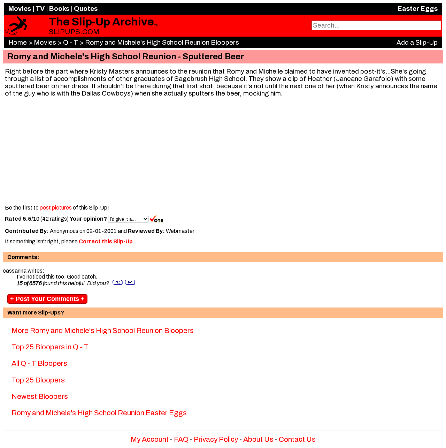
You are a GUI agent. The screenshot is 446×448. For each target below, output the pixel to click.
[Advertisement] (223, 151)
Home (17, 42)
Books (59, 8)
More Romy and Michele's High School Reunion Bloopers (102, 330)
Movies (19, 8)
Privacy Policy (216, 439)
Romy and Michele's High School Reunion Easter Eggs (99, 413)
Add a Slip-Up (417, 42)
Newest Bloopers (39, 396)
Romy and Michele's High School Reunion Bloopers (162, 42)
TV (40, 8)
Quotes (86, 8)
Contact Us (297, 439)
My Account (150, 439)
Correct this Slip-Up (106, 241)
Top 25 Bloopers (38, 380)
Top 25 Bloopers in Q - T (50, 347)
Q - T (70, 42)
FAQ (181, 439)
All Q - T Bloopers (39, 363)
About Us (258, 439)
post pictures (56, 208)
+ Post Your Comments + (47, 298)
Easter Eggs (418, 8)
